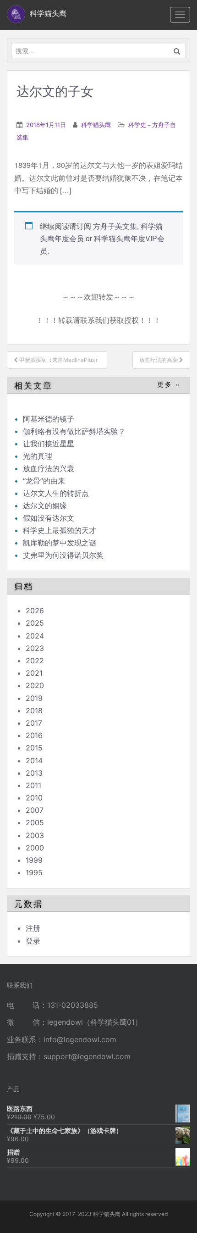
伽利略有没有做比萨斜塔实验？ (74, 431)
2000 (35, 847)
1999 (34, 860)
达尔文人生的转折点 (56, 493)
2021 (34, 673)
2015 (34, 747)
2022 (35, 660)
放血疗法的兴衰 (48, 468)
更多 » (169, 384)
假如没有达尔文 (48, 517)
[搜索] (177, 50)
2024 (35, 635)
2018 (34, 710)
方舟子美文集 (115, 226)
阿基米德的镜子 (48, 418)
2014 (34, 760)
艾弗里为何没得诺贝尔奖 (63, 555)
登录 (33, 940)
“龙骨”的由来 (44, 480)
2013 (34, 773)
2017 (34, 723)
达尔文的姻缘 (45, 505)
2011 (33, 785)
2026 (35, 610)
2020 (35, 685)
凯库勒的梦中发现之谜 (59, 542)
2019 (34, 698)
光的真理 (37, 456)
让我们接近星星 (48, 443)
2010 (34, 797)
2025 (35, 623)
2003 (35, 835)
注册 (33, 928)
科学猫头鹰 (96, 124)
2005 (35, 822)
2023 (35, 648)
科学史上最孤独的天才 (59, 530)
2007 (35, 810)
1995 (34, 872)
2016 (34, 735)
